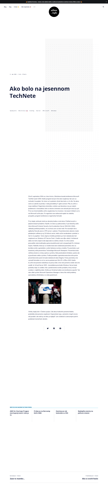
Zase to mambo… (17, 478)
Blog (5, 7)
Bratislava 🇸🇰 (23, 110)
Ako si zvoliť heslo (90, 478)
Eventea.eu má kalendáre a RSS (62, 412)
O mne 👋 (16, 7)
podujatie (14, 110)
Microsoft (46, 110)
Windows (54, 110)
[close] (106, 2)
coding (32, 110)
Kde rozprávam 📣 (26, 7)
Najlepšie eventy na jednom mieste (85, 412)
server (39, 110)
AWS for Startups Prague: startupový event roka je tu (19, 413)
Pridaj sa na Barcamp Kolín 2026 (42, 412)
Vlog (10, 7)
